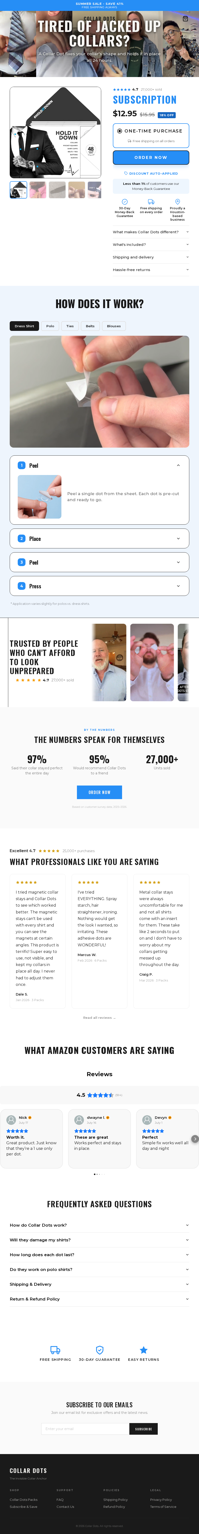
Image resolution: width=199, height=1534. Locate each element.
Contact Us (65, 1507)
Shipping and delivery (133, 257)
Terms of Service (163, 1507)
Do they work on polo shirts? (41, 1269)
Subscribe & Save (23, 1507)
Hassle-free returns (131, 269)
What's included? (129, 244)
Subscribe (143, 1429)
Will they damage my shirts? (40, 1240)
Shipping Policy (115, 1500)
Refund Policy (114, 1507)
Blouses (114, 326)
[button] (4, 1139)
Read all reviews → (99, 1018)
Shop (15, 19)
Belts (90, 326)
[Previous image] (17, 132)
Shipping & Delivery (30, 1284)
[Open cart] (185, 19)
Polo (50, 326)
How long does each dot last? (42, 1254)
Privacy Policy (161, 1500)
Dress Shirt (24, 326)
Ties (70, 326)
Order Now (151, 157)
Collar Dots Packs (23, 1500)
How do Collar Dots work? (38, 1225)
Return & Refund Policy (35, 1299)
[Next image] (93, 132)
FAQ (60, 1500)
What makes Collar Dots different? (146, 232)
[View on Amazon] (11, 1120)
